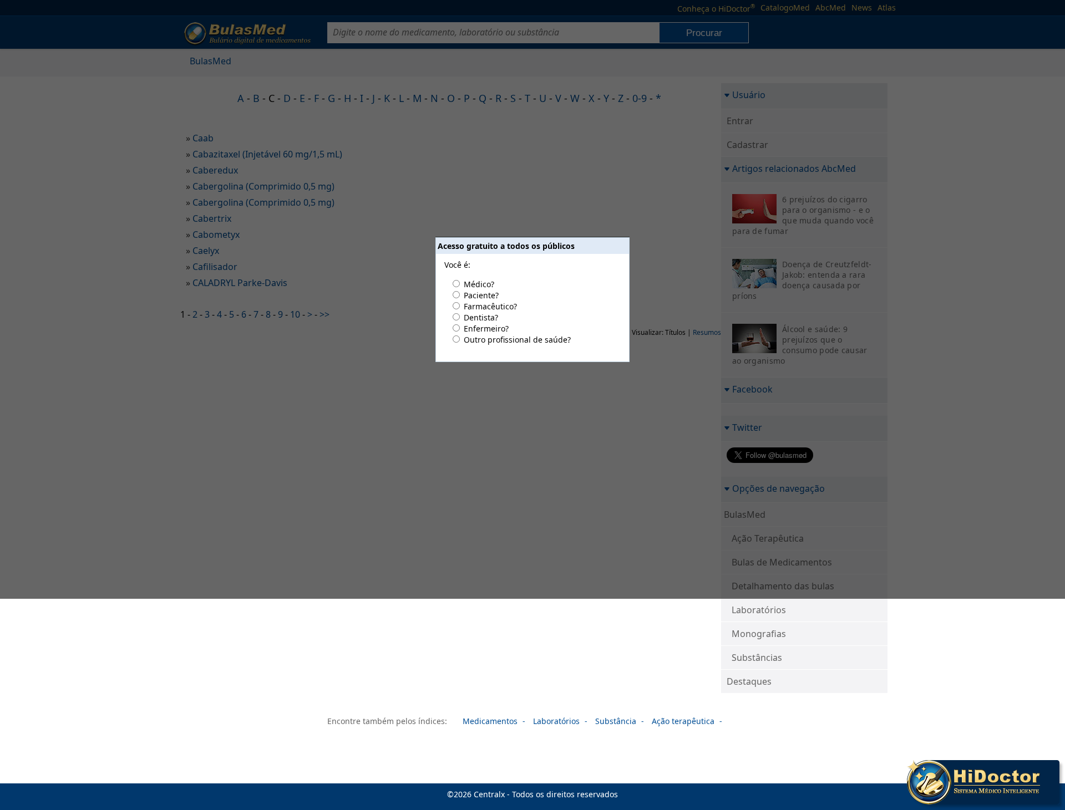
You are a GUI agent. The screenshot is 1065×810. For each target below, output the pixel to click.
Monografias (759, 634)
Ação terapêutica (683, 721)
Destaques (749, 681)
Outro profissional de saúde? (517, 339)
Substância (615, 721)
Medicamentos (490, 721)
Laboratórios (759, 610)
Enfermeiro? (486, 328)
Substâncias (757, 657)
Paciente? (481, 295)
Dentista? (481, 317)
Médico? (479, 284)
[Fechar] (1052, 766)
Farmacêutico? (490, 306)
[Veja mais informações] (983, 783)
